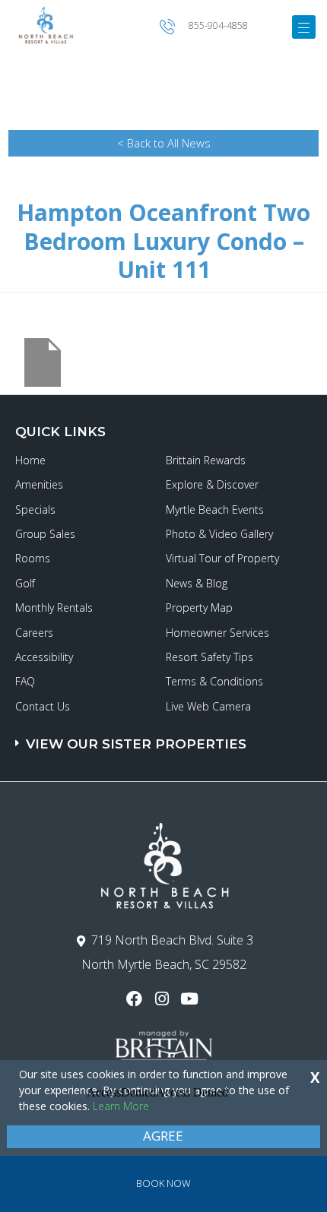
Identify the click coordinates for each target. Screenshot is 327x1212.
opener (304, 27)
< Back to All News (164, 142)
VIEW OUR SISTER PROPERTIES (136, 744)
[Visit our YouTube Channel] (191, 999)
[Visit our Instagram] (163, 999)
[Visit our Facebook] (136, 999)
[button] (165, 737)
